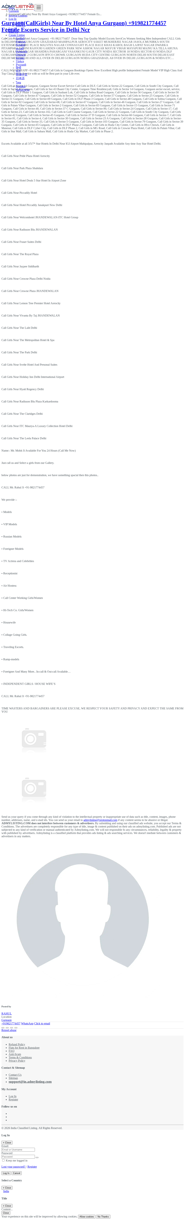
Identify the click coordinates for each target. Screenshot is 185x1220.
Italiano (20, 58)
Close (6, 1213)
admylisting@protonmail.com (100, 820)
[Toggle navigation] (39, 7)
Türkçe (20, 61)
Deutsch (20, 54)
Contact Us (15, 1074)
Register (13, 1099)
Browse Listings (18, 15)
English (20, 38)
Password (6, 1153)
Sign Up (20, 25)
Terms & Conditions (20, 1057)
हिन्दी (18, 67)
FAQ (11, 1050)
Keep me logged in (16, 1160)
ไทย (18, 82)
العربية (20, 48)
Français (20, 41)
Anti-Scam (15, 1054)
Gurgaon (6, 1020)
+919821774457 (10, 1023)
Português (21, 51)
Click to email (42, 1023)
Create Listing (17, 35)
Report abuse (8, 1030)
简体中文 (21, 74)
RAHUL (6, 1013)
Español (20, 44)
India (6, 1191)
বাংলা (18, 71)
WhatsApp (27, 1023)
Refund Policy (17, 1044)
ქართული (22, 89)
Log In (20, 22)
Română (20, 86)
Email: (5, 1146)
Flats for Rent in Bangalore (24, 1047)
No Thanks (103, 1216)
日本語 (20, 78)
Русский (21, 64)
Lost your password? (13, 1166)
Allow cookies (86, 1216)
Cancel (16, 1173)
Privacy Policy (17, 1060)
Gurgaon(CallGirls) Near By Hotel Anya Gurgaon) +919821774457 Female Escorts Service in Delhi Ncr (83, 26)
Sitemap (13, 1078)
